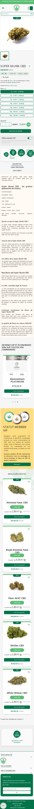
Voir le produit (19, 391)
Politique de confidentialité (17, 807)
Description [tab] (17, 164)
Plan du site (17, 805)
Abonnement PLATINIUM (17, 380)
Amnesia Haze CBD (17, 502)
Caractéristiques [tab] (17, 167)
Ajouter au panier (15, 131)
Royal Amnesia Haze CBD (17, 551)
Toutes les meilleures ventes (12, 719)
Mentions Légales (17, 803)
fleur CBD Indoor (12, 85)
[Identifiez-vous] (31, 8)
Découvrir (17, 464)
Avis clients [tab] (17, 171)
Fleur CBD (13, 80)
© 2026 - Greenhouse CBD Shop (16, 801)
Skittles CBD (17, 645)
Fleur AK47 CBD (17, 598)
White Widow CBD (17, 692)
